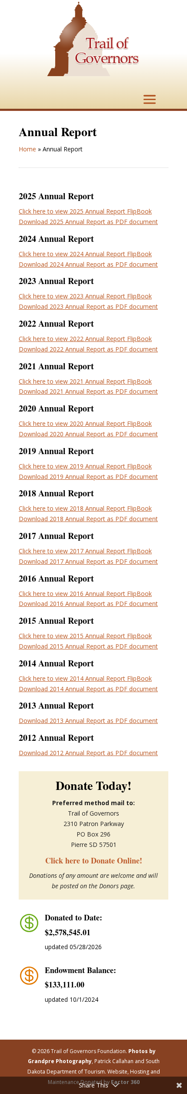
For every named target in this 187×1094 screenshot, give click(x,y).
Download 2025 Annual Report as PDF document (88, 221)
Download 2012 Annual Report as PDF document (88, 753)
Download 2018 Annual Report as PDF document (88, 519)
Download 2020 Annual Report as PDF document (88, 434)
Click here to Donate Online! (93, 860)
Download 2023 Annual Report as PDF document (88, 306)
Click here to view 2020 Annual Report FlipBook (85, 423)
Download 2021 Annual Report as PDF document (88, 391)
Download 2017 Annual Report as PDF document (88, 561)
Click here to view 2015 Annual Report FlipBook (85, 636)
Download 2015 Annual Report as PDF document (88, 646)
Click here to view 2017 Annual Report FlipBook (85, 551)
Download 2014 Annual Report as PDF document (88, 689)
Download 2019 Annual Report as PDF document (88, 476)
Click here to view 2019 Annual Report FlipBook (85, 466)
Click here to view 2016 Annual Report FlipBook (85, 593)
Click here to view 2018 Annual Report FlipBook (85, 508)
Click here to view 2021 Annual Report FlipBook (85, 381)
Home (27, 149)
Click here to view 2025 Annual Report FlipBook (85, 211)
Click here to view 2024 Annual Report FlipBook (85, 254)
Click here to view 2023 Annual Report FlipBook (85, 296)
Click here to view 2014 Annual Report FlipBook (85, 678)
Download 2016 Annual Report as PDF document (88, 603)
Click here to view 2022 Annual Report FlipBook (85, 339)
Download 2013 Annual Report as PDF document (88, 720)
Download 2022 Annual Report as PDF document (88, 349)
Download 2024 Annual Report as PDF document (88, 264)
